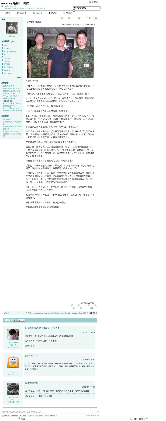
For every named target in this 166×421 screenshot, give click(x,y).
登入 (131, 419)
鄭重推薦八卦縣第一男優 (11, 91)
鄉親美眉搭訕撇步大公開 (11, 89)
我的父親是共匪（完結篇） (12, 103)
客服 (55, 416)
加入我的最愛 (29, 8)
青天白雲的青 (8, 67)
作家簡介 (69, 13)
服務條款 (31, 416)
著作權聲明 (39, 416)
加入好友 (8, 8)
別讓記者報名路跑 (9, 98)
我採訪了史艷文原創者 (11, 131)
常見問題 (23, 416)
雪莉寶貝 (7, 70)
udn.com (96, 415)
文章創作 (22, 13)
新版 (25, 3)
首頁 (8, 13)
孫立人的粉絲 (13, 397)
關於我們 (15, 416)
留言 (9, 347)
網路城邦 (95, 2)
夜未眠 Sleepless (10, 52)
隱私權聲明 (49, 416)
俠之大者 (7, 49)
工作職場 (91, 303)
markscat (7, 61)
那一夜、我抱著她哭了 (11, 96)
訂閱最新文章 (40, 8)
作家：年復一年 (10, 6)
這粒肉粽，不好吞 (9, 93)
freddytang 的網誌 (10, 3)
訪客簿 (53, 13)
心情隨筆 (83, 303)
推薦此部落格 (18, 8)
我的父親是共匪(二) (10, 106)
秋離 (5, 46)
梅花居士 (7, 58)
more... (19, 77)
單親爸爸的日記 (8, 86)
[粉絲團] (19, 418)
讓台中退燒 (7, 119)
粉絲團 (23, 419)
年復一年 (12, 36)
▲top (97, 411)
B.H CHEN (7, 74)
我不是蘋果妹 (13, 343)
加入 (135, 419)
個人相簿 (38, 13)
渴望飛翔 (7, 64)
